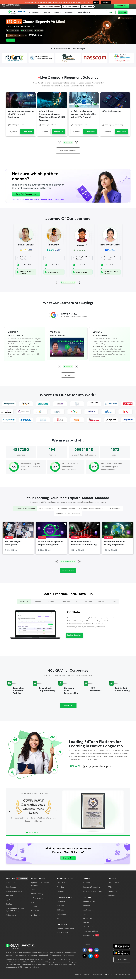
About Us (111, 895)
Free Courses (62, 887)
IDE (58, 918)
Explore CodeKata (74, 635)
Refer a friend (87, 927)
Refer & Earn (122, 960)
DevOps (9, 904)
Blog (84, 914)
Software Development (15, 891)
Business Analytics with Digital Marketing (15, 909)
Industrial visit (62, 933)
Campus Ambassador (65, 928)
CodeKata (61, 901)
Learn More (69, 706)
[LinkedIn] (96, 950)
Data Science (11, 887)
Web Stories (87, 918)
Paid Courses (62, 883)
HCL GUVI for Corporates (92, 891)
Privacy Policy (97, 974)
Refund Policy (113, 883)
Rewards (85, 923)
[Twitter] (84, 956)
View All (68, 375)
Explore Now (68, 858)
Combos (60, 891)
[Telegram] (90, 956)
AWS (33, 902)
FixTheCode (61, 914)
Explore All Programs (68, 150)
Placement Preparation (91, 887)
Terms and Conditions (82, 974)
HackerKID (86, 883)
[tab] (25, 508)
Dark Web (35, 911)
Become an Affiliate (90, 931)
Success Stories (88, 901)
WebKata (60, 906)
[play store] (121, 952)
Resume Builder (90, 935)
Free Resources (88, 910)
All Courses (35, 915)
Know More (27, 131)
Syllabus (13, 131)
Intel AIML (10, 895)
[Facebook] (84, 950)
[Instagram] (90, 950)
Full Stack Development (15, 883)
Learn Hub (86, 906)
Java (33, 889)
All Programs (11, 915)
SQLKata (60, 910)
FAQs (110, 887)
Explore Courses (68, 570)
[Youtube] (96, 956)
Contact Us (112, 891)
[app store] (121, 946)
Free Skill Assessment (26, 194)
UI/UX (8, 900)
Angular (34, 906)
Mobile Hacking (37, 894)
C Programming (37, 898)
